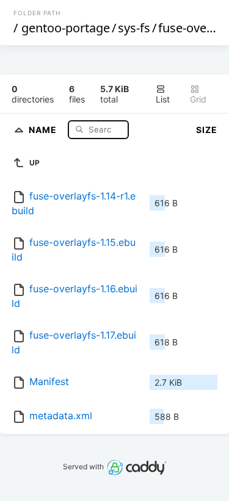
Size (206, 129)
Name (44, 129)
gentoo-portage (65, 28)
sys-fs (134, 28)
